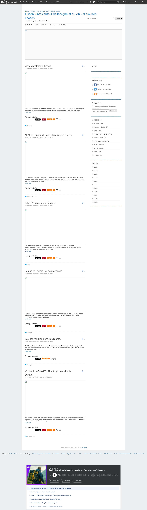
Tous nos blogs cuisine (77, 2)
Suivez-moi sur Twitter (104, 89)
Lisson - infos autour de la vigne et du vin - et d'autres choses (60, 16)
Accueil (28, 25)
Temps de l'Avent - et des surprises (43, 271)
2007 (95, 195)
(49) (100, 137)
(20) (99, 144)
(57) (101, 127)
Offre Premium (108, 454)
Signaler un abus (72, 454)
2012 (95, 177)
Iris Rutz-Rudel (13, 454)
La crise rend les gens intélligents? (43, 339)
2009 (95, 188)
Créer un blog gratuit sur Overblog (41, 454)
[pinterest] (93, 2)
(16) (99, 148)
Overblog (84, 447)
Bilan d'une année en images (40, 203)
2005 (95, 202)
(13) (97, 151)
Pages (52, 25)
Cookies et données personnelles (123, 454)
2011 (95, 181)
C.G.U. (80, 454)
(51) (97, 130)
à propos (78, 480)
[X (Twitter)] (90, 2)
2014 (95, 170)
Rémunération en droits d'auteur (93, 454)
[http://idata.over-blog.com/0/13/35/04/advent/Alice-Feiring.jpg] (55, 312)
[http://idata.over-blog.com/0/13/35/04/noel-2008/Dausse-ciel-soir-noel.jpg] (55, 176)
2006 (95, 198)
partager (67, 480)
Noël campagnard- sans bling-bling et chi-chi (48, 135)
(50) (103, 134)
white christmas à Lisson (38, 66)
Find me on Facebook (104, 84)
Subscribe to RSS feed (104, 94)
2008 (95, 191)
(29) (102, 141)
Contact (62, 25)
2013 (95, 174)
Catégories (41, 25)
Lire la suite (28, 112)
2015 (95, 167)
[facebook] (87, 2)
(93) (98, 123)
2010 (95, 184)
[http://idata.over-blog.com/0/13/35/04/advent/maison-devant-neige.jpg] (55, 107)
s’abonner (56, 480)
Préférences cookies (140, 454)
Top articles (55, 454)
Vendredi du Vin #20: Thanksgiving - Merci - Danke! (48, 373)
